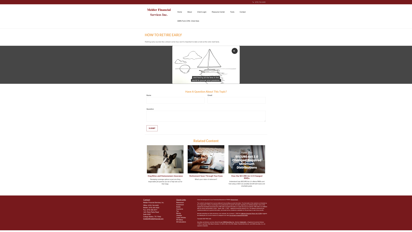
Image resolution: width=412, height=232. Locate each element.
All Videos (179, 220)
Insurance (179, 209)
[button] (190, 11)
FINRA (241, 222)
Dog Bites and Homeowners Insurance (165, 176)
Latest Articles (181, 217)
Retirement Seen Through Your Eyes (206, 176)
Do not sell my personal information (238, 215)
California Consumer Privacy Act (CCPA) (251, 213)
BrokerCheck (234, 199)
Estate (178, 207)
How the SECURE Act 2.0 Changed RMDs (246, 177)
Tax (177, 211)
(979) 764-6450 (260, 2)
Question (150, 109)
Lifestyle (179, 215)
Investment (180, 205)
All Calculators (181, 222)
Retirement (180, 202)
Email (210, 95)
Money (178, 213)
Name (148, 95)
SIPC (245, 222)
